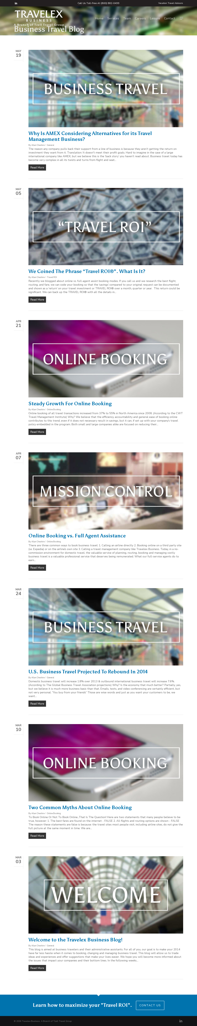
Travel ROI (52, 277)
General (50, 145)
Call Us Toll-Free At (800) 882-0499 (98, 3)
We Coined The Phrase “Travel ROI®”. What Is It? (86, 271)
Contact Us (150, 1005)
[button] (181, 18)
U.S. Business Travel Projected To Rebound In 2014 (88, 672)
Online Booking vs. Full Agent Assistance (77, 536)
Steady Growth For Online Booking (70, 403)
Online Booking (54, 409)
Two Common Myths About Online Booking (80, 807)
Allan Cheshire (38, 145)
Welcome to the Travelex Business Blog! (75, 940)
